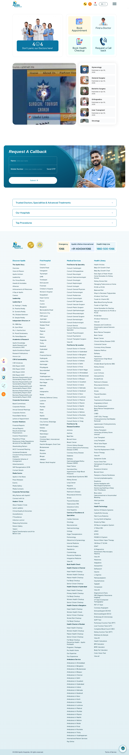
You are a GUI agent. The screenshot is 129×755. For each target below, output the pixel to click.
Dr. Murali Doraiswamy (20, 333)
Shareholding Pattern (20, 446)
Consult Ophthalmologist (75, 310)
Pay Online (70, 741)
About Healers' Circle (20, 505)
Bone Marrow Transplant (102, 332)
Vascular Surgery (72, 546)
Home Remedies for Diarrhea (104, 308)
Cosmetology (71, 552)
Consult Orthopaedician (75, 271)
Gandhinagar (44, 425)
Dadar (42, 410)
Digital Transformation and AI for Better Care (24, 532)
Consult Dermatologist (75, 319)
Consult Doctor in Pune (75, 367)
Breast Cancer (72, 442)
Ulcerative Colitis (73, 507)
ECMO (96, 534)
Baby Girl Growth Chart (102, 268)
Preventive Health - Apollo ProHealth (76, 643)
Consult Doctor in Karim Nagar (77, 370)
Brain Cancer (98, 335)
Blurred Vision (71, 439)
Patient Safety (17, 526)
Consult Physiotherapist (75, 333)
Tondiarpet (43, 280)
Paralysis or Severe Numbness (104, 475)
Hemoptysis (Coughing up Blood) (103, 465)
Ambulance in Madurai (74, 708)
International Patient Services (77, 738)
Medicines (97, 560)
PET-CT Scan (98, 605)
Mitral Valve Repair (100, 443)
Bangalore (43, 307)
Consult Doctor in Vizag (75, 421)
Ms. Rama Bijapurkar (19, 336)
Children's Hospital (46, 289)
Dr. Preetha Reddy (19, 308)
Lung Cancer (71, 483)
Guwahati (43, 437)
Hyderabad (43, 349)
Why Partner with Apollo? (21, 495)
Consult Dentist (72, 325)
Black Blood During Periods (103, 302)
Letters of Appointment (21, 419)
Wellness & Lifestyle (101, 635)
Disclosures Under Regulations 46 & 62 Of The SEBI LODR (23, 442)
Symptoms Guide (100, 459)
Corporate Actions (19, 413)
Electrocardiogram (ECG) (102, 614)
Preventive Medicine (74, 555)
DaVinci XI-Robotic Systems (103, 510)
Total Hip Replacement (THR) (104, 449)
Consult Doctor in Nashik (75, 406)
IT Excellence (17, 517)
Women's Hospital (46, 292)
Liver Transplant (99, 437)
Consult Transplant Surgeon (76, 339)
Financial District (45, 355)
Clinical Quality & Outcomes (22, 511)
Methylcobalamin (100, 578)
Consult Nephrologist (74, 283)
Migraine (70, 486)
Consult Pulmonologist (75, 292)
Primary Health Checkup (75, 593)
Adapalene (97, 563)
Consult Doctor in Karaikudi (76, 391)
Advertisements (18, 464)
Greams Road (44, 268)
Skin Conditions (99, 388)
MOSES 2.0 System (100, 537)
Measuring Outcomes (20, 523)
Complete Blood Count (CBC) (104, 629)
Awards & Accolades (19, 283)
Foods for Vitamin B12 (101, 299)
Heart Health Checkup (74, 571)
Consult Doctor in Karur (75, 394)
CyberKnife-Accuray (101, 513)
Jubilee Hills (44, 361)
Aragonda (43, 340)
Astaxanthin (98, 566)
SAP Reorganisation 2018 (21, 467)
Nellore (42, 337)
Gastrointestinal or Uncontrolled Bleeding (105, 496)
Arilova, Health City (46, 379)
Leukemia (97, 370)
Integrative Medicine (74, 558)
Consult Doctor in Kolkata (76, 361)
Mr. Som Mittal (18, 327)
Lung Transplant (99, 440)
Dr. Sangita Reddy (19, 318)
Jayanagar (43, 319)
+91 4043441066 (81, 248)
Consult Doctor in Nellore (76, 412)
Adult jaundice (99, 500)
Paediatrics (70, 549)
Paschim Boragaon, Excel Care (50, 444)
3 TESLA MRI (98, 528)
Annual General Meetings (21, 410)
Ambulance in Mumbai (74, 711)
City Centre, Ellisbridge (48, 422)
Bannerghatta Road (46, 310)
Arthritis (70, 430)
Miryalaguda (44, 367)
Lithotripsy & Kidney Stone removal (103, 433)
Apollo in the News (19, 477)
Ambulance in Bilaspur (74, 672)
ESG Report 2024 (19, 369)
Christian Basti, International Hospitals (49, 440)
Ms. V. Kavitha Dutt (19, 330)
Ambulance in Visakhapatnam (77, 735)
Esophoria (97, 481)
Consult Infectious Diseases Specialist (76, 329)
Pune (41, 413)
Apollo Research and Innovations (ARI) (20, 346)
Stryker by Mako (99, 522)
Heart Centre (44, 298)
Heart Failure (71, 466)
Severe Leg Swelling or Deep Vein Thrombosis (104, 489)
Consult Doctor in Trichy (75, 418)
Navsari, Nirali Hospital (47, 462)
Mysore (42, 328)
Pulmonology (71, 537)
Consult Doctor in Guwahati (76, 382)
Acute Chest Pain (100, 462)
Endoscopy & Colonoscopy (103, 617)
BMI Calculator (99, 644)
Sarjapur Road (44, 325)
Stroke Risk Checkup (74, 618)
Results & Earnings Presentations (19, 432)
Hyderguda (43, 358)
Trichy (42, 343)
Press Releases (18, 480)
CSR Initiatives (18, 363)
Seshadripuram (45, 322)
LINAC (96, 531)
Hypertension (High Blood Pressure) (76, 473)
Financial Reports (19, 425)
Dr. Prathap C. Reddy (20, 305)
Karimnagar (43, 364)
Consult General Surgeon (75, 316)
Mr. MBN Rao (17, 324)
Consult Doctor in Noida (75, 409)
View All (69, 342)
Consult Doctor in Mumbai (76, 358)
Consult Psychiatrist (74, 336)
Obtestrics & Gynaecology (76, 540)
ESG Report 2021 (18, 375)
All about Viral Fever (101, 296)
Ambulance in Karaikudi (75, 693)
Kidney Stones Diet (100, 281)
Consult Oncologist (73, 280)
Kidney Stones (72, 480)
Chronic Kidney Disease (75, 445)
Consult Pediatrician (74, 295)
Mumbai (42, 407)
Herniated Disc (72, 469)
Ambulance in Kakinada (75, 690)
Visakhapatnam (45, 376)
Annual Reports (18, 428)
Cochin (42, 304)
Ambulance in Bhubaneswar (76, 669)
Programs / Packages (74, 647)
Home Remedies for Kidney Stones (103, 277)
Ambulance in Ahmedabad (76, 663)
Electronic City (45, 313)
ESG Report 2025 (19, 366)
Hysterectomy (99, 427)
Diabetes (70, 456)
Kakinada (43, 385)
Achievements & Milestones (22, 289)
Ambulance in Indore (74, 687)
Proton (42, 301)
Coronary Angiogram (101, 608)
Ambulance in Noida (74, 723)
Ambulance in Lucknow (75, 705)
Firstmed (43, 286)
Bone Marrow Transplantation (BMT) (104, 409)
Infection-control (18, 520)
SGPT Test (97, 620)
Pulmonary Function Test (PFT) (104, 623)
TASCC (15, 529)
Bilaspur (42, 450)
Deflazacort (98, 569)
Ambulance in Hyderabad (75, 684)
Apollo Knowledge (19, 343)
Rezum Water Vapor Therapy (104, 540)
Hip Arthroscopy (99, 446)
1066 (95, 5)
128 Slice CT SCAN (100, 543)
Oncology (70, 522)
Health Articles (99, 265)
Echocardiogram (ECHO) (102, 611)
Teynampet (43, 274)
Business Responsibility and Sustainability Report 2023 (22, 378)
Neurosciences (72, 525)
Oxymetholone (99, 581)
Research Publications (20, 353)
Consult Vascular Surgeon (76, 304)
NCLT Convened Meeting (21, 449)
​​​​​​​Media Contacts (18, 489)
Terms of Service (110, 752)
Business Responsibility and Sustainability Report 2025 (22, 392)
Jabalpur (43, 459)
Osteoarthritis (99, 376)
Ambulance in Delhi (73, 678)
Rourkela (43, 453)
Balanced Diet (99, 290)
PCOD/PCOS (71, 489)
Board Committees (19, 404)
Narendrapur (44, 434)
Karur (41, 334)
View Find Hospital (4, 369)
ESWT (96, 546)
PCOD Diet (98, 316)
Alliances (16, 286)
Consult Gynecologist (74, 298)
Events (15, 483)
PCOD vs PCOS (99, 287)
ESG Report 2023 (19, 372)
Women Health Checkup (75, 574)
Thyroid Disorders (73, 501)
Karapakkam (44, 295)
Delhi (41, 388)
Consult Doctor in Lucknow (76, 397)
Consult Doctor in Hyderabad (77, 352)
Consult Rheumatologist (75, 313)
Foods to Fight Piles (101, 305)
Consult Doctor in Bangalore (76, 355)
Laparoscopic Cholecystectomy (105, 424)
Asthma (69, 433)
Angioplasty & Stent (101, 403)
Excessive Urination (101, 469)
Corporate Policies (19, 407)
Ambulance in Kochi (73, 699)
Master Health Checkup (75, 577)
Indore (42, 404)
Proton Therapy (99, 452)
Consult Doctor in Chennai (76, 348)
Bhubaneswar (44, 447)
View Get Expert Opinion (4, 386)
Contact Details (18, 470)
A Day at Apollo (18, 292)
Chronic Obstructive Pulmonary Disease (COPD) (77, 449)
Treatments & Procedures (103, 400)
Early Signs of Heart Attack (103, 274)
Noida (42, 394)
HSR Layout (44, 316)
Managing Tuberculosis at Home (105, 284)
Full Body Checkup (73, 581)
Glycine (96, 572)
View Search (4, 394)
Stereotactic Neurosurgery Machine (103, 553)
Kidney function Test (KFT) (103, 632)
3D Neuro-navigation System (104, 525)
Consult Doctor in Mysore (76, 403)
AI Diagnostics (99, 549)
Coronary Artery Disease (75, 453)
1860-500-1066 (105, 248)
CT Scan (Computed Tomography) (101, 601)
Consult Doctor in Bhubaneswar (78, 376)
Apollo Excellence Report (21, 350)
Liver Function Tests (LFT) (103, 626)
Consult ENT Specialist (75, 301)
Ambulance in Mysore (74, 714)
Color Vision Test (100, 653)
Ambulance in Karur (73, 696)
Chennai (43, 265)
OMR (41, 277)
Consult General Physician (76, 289)
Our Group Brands (19, 280)
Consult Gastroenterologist (76, 277)
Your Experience (72, 656)
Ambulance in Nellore (74, 720)
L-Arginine (97, 575)
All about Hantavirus (101, 319)
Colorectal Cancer (100, 344)
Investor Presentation (20, 436)
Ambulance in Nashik (74, 717)
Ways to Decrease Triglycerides (105, 293)
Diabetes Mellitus (100, 350)
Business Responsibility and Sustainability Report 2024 (22, 387)
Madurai (42, 331)
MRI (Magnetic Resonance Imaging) (103, 596)
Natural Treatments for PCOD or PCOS (105, 312)
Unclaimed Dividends (20, 452)
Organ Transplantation (74, 534)
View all (96, 322)
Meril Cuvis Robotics (101, 516)
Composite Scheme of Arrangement (20, 460)
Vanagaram (43, 271)
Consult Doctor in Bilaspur (76, 379)
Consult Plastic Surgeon (75, 307)
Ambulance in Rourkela (75, 729)
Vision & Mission (18, 271)
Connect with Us (18, 498)
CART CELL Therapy (101, 416)
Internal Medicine (73, 543)
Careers (15, 295)
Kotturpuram (44, 283)
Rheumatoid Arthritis (74, 495)
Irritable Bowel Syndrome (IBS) (77, 477)
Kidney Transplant (100, 430)
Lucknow (43, 400)
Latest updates (18, 508)
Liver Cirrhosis (99, 373)
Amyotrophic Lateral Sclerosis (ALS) (104, 328)
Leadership (16, 277)
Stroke (69, 498)
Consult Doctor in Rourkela (76, 415)
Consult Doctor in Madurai (76, 400)
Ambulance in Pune (73, 726)
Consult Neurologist (74, 274)
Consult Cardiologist (74, 268)
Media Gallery (17, 486)
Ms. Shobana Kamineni (20, 314)
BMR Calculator (99, 647)
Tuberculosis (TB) (73, 504)
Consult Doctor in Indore (75, 385)
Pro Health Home (73, 650)
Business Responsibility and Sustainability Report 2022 (22, 383)
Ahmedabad (44, 419)
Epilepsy (70, 459)
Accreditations (18, 514)
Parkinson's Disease (73, 492)
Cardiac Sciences (73, 519)
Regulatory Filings (19, 439)
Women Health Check (74, 612)
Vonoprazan (98, 587)
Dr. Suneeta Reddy (19, 311)
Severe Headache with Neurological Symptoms (102, 484)
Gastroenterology (73, 528)
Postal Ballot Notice (19, 416)
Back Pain (70, 436)
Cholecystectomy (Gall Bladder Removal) (104, 420)
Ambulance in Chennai (74, 675)
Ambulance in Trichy (74, 732)
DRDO (42, 352)
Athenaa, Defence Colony (48, 397)
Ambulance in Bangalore (75, 666)
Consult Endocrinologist (75, 322)
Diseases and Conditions (102, 325)
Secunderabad (45, 370)
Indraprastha (44, 391)
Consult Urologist (73, 286)
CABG (96, 413)
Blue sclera (98, 493)
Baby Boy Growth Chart (102, 271)
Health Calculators (100, 641)
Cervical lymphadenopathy (103, 478)
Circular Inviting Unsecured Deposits (22, 456)
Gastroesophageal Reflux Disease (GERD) (75, 462)
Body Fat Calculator (101, 650)
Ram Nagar (43, 382)
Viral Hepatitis (72, 510)
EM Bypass (43, 431)
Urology (69, 531)
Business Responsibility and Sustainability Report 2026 (22, 396)
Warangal (43, 373)
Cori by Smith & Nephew (102, 519)
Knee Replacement (100, 406)
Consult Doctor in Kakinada (76, 388)
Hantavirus (98, 356)
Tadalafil (97, 584)
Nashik (42, 416)
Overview (16, 268)
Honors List (17, 356)
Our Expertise (71, 653)
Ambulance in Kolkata (74, 702)
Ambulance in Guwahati (75, 681)
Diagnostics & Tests (101, 593)
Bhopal (42, 456)
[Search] (90, 4)
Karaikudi (43, 346)
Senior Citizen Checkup (75, 584)
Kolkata (42, 428)
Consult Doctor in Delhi (75, 364)
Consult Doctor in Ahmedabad (77, 373)
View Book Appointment (4, 361)
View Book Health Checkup (4, 377)
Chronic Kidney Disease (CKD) (104, 341)
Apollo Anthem (18, 274)
